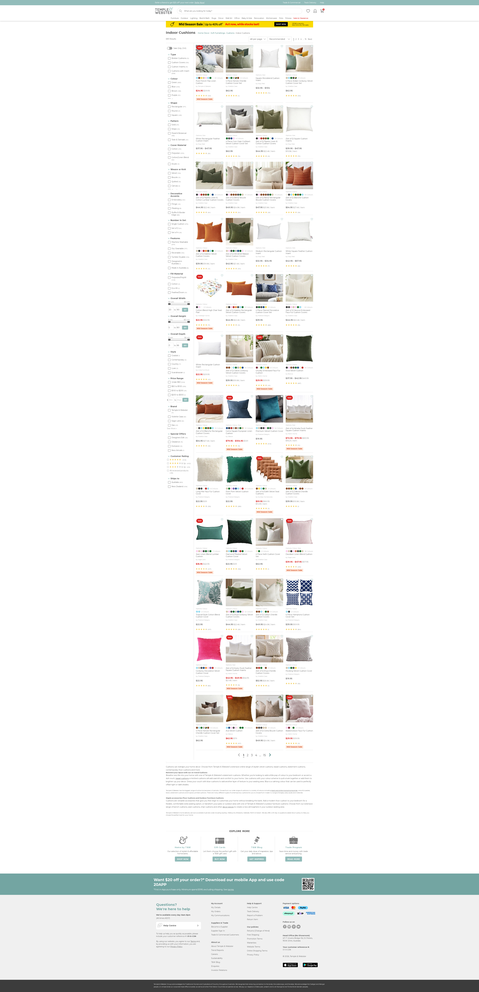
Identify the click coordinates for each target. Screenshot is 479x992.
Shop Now (182, 859)
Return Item (252, 919)
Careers (214, 954)
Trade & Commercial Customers (225, 935)
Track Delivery (310, 3)
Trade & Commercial (291, 3)
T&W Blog (215, 962)
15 (305, 39)
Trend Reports (217, 950)
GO (185, 310)
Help (322, 3)
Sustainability (217, 958)
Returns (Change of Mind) (258, 931)
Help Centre (252, 907)
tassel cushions (182, 778)
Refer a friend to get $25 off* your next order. (179, 2)
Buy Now (220, 859)
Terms (193, 941)
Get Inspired (256, 859)
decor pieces (228, 807)
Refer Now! (199, 2)
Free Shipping (253, 935)
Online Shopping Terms (257, 951)
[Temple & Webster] (164, 11)
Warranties (251, 943)
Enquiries (215, 966)
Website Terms (253, 947)
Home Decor (203, 33)
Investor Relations (219, 970)
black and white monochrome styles (284, 790)
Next (310, 39)
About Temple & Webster (222, 946)
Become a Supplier (219, 927)
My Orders (215, 911)
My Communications (220, 915)
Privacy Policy (176, 946)
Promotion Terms (254, 939)
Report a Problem (255, 915)
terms (231, 889)
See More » (172, 428)
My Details (215, 907)
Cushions (230, 33)
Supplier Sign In (218, 931)
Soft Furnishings (218, 33)
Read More (293, 859)
